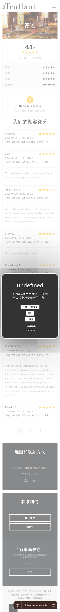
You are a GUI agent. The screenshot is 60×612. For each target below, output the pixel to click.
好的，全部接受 (30, 307)
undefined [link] (31, 330)
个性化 (30, 319)
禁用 (30, 313)
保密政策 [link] (31, 325)
